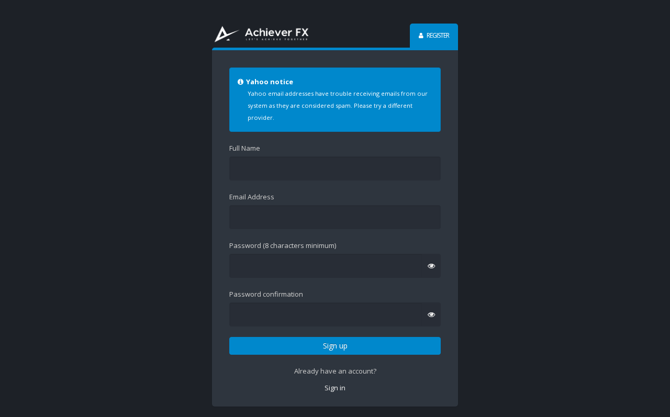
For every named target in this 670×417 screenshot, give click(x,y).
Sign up (335, 346)
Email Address (251, 196)
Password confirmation (266, 294)
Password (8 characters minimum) (282, 245)
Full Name (244, 148)
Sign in (335, 387)
